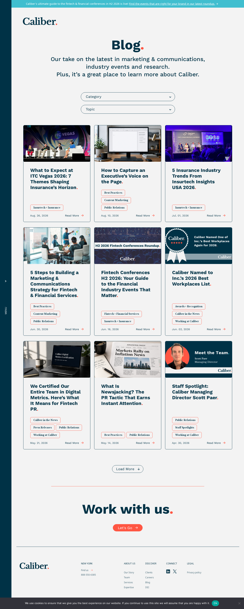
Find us (85, 570)
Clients (148, 572)
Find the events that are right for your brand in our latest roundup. (172, 4)
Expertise (129, 587)
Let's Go (125, 528)
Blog (147, 582)
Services (128, 582)
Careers (149, 577)
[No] (239, 603)
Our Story (129, 572)
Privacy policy (194, 572)
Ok (215, 603)
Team (127, 577)
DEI (147, 587)
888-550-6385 (88, 574)
